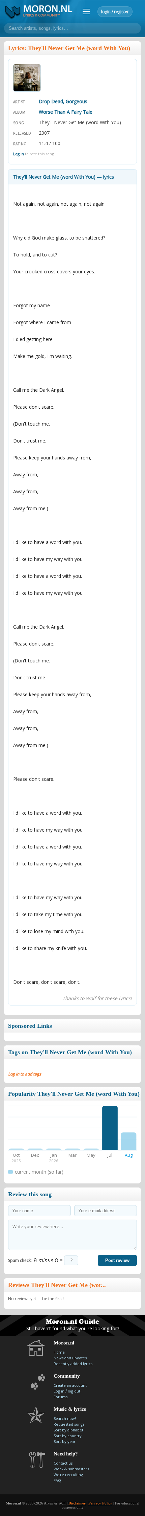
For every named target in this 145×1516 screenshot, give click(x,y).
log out (74, 1391)
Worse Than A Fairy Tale (65, 112)
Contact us (63, 1463)
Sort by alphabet (68, 1429)
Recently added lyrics (73, 1363)
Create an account (70, 1385)
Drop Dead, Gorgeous (63, 101)
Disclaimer (77, 1503)
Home (59, 1352)
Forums (60, 1396)
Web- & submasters (71, 1468)
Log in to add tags (24, 1074)
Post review (117, 1260)
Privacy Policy (100, 1503)
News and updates (70, 1357)
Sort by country (68, 1435)
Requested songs (69, 1424)
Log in (18, 153)
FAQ (57, 1480)
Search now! (65, 1418)
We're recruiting (68, 1474)
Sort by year (65, 1441)
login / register (115, 12)
